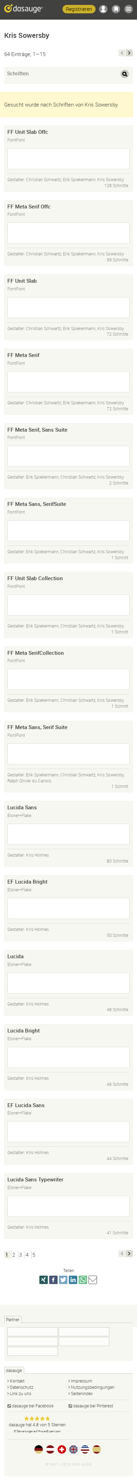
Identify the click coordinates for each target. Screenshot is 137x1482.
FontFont (16, 140)
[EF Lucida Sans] (68, 1131)
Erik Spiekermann (79, 179)
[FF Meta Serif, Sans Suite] (68, 456)
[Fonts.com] (33, 1331)
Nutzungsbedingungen (93, 1387)
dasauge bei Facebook (33, 1405)
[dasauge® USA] (85, 1449)
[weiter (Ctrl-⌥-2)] (129, 52)
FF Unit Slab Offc (27, 131)
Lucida (15, 956)
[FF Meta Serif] (68, 382)
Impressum (81, 1381)
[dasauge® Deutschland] (38, 1449)
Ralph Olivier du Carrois (29, 780)
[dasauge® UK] (73, 1449)
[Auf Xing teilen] (43, 1280)
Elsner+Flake (19, 815)
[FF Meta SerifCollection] (68, 679)
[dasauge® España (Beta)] (96, 1449)
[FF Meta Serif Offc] (68, 233)
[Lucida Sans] (68, 834)
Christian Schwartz (43, 179)
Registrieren (79, 9)
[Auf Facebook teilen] (53, 1280)
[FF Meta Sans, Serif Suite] (68, 754)
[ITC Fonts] (84, 1341)
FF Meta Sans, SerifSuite (36, 503)
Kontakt (17, 1381)
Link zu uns (20, 1393)
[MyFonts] (84, 1331)
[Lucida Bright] (68, 1057)
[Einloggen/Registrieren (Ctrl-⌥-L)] (103, 9)
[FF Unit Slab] (68, 307)
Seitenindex (82, 1393)
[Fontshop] (33, 1351)
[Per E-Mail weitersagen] (93, 1280)
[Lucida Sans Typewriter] (68, 1206)
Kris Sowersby (110, 179)
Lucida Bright (23, 1030)
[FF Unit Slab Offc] (68, 159)
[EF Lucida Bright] (68, 908)
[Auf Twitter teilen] (63, 1280)
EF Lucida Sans (26, 1105)
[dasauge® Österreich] (50, 1449)
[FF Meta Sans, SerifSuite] (68, 531)
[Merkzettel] (116, 9)
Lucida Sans (22, 807)
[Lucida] (68, 983)
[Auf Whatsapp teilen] (83, 1280)
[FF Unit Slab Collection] (68, 605)
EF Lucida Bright (27, 881)
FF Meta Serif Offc (29, 206)
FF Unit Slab (22, 280)
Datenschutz (21, 1387)
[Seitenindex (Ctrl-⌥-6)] (128, 9)
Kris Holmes (37, 855)
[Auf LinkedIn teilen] (73, 1280)
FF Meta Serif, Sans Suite (37, 429)
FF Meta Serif (23, 354)
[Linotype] (33, 1341)
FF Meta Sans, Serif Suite (37, 726)
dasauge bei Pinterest (93, 1405)
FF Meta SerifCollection (35, 652)
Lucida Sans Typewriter (35, 1179)
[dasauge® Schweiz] (62, 1449)
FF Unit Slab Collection (35, 578)
